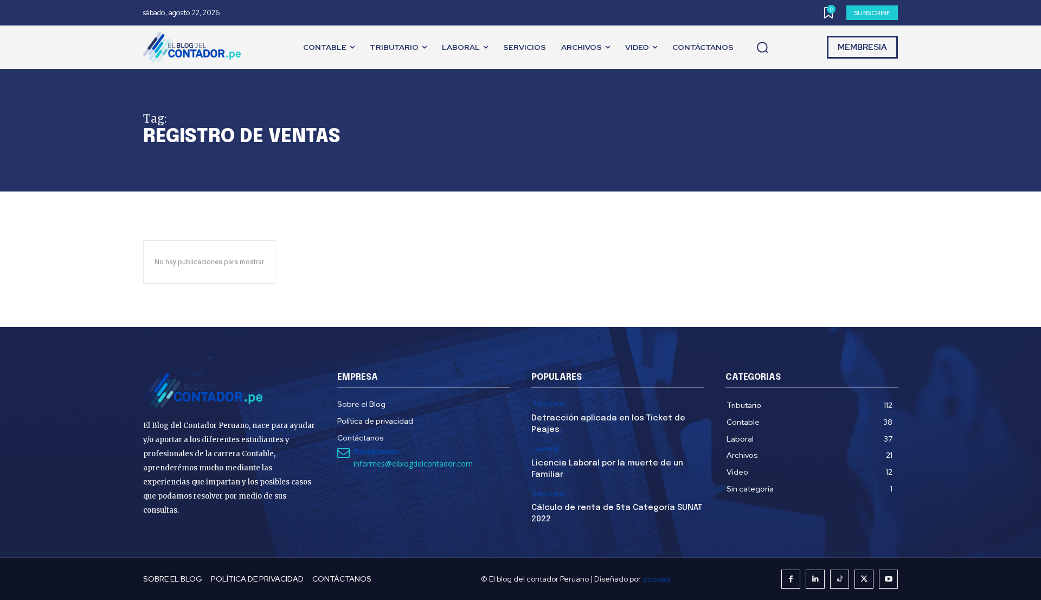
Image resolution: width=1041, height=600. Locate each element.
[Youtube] (888, 579)
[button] (762, 47)
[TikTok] (839, 579)
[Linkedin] (815, 579)
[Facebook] (790, 579)
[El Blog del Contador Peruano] (194, 47)
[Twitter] (863, 579)
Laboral (544, 449)
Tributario (548, 403)
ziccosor (657, 579)
